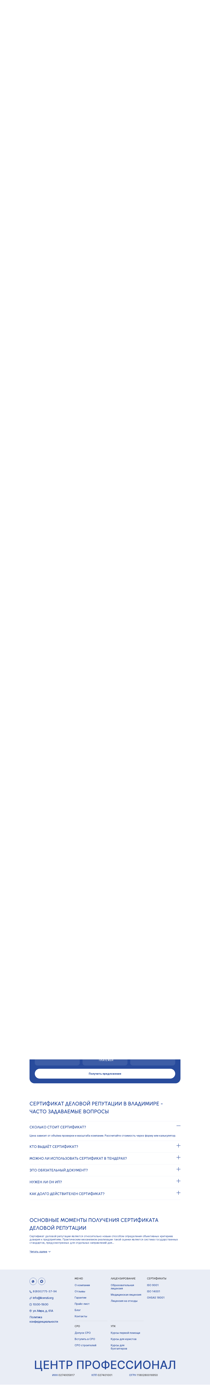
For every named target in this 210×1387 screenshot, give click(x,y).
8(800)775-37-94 (45, 1291)
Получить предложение (105, 1073)
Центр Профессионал (105, 1365)
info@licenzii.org (43, 1298)
